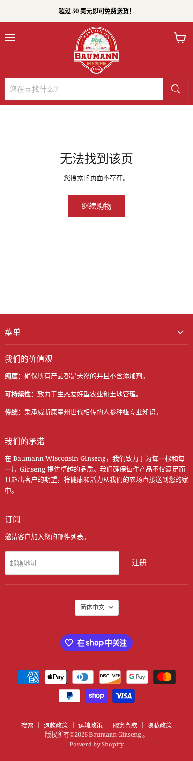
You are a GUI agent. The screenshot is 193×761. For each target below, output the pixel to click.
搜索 (27, 725)
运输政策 (90, 725)
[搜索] (175, 89)
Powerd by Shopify (96, 744)
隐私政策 (160, 725)
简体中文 (92, 607)
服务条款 (125, 725)
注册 (139, 562)
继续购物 (96, 206)
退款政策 (56, 725)
